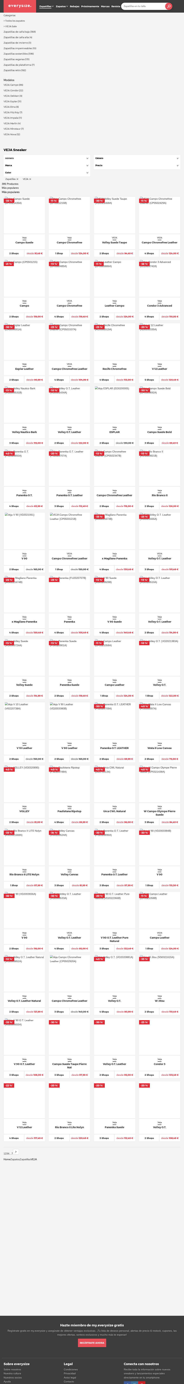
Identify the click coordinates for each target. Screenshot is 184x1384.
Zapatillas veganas (14, 59)
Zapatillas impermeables (18, 48)
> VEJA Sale (10, 26)
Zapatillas (25, 1159)
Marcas (105, 6)
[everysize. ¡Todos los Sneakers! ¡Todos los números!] (20, 6)
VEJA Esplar (10, 101)
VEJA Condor (11, 90)
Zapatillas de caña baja (17, 31)
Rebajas (74, 6)
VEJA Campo (11, 84)
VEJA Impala (11, 117)
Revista (115, 6)
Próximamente (90, 6)
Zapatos (61, 6)
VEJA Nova (10, 134)
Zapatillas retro (12, 70)
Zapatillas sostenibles (16, 53)
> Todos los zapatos (14, 20)
